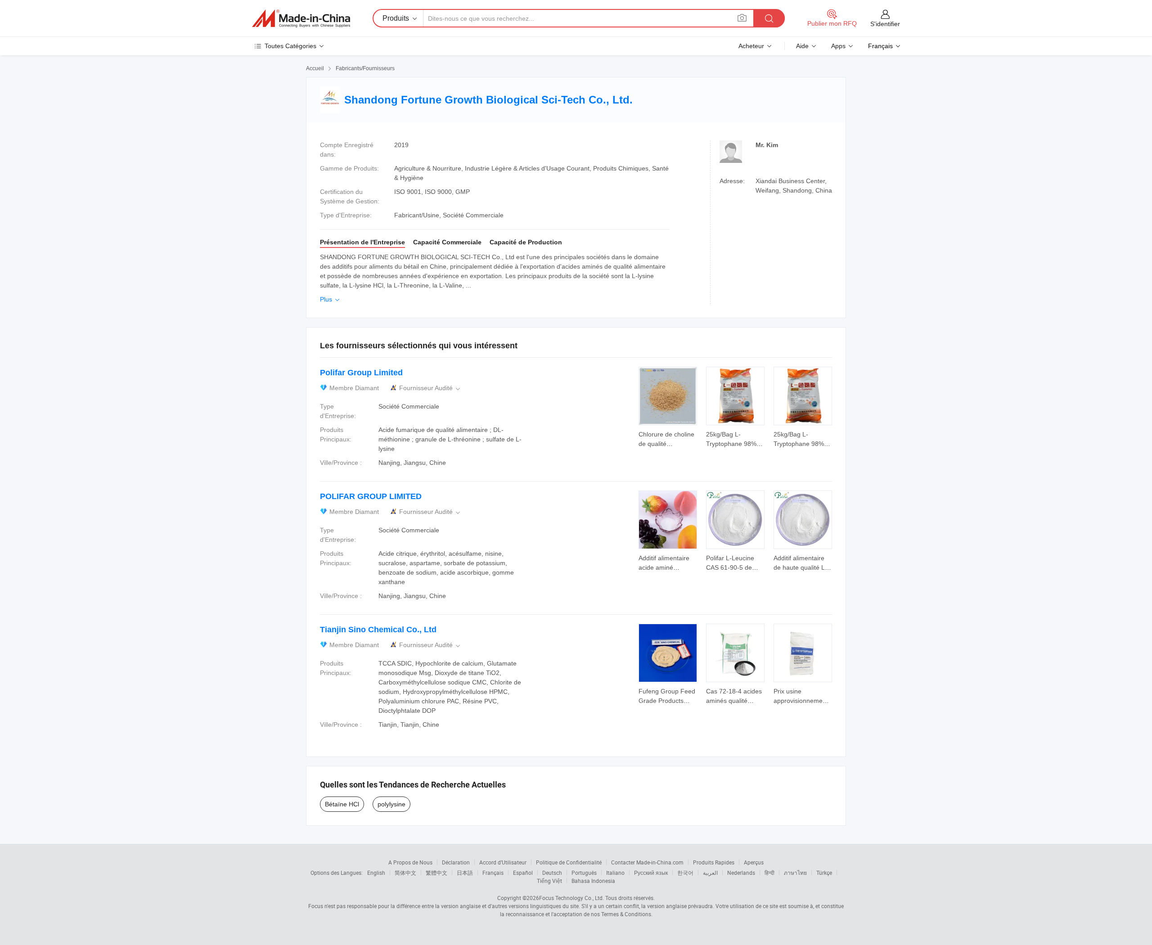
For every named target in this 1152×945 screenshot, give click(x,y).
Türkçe (824, 872)
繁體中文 (436, 872)
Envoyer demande (667, 438)
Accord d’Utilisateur (502, 862)
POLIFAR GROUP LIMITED (371, 496)
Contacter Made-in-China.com (647, 862)
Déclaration (456, 862)
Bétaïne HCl (342, 804)
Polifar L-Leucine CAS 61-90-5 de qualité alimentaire (732, 567)
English (376, 872)
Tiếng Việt (549, 880)
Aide (802, 46)
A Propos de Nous (410, 862)
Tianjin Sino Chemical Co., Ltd (378, 629)
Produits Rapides (713, 862)
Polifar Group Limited (361, 372)
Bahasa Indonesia (593, 880)
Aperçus (754, 862)
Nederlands (741, 872)
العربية (710, 872)
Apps (838, 46)
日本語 (465, 872)
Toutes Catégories (290, 46)
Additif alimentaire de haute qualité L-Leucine (800, 567)
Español (523, 872)
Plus (330, 299)
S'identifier (885, 23)
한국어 (685, 872)
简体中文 (405, 872)
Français (493, 872)
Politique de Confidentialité (569, 862)
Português (584, 872)
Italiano (615, 872)
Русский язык (651, 872)
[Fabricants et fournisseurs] (301, 18)
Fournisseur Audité (430, 388)
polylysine (391, 804)
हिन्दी (769, 872)
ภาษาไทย (795, 872)
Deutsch (552, 872)
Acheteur (751, 46)
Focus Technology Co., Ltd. (571, 897)
